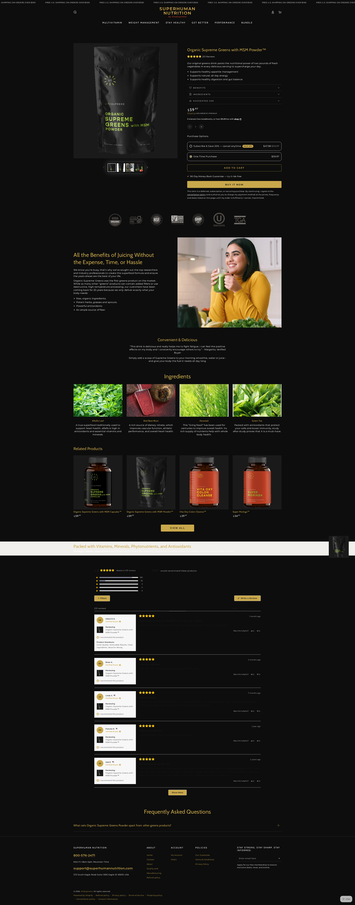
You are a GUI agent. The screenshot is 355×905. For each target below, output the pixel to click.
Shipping (191, 113)
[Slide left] (104, 167)
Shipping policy (154, 895)
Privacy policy (119, 895)
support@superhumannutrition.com (103, 868)
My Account (176, 855)
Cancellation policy (85, 899)
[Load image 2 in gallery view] (121, 167)
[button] (75, 12)
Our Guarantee (202, 855)
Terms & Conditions (204, 859)
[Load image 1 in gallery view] (112, 167)
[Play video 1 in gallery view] (130, 167)
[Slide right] (147, 167)
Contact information (108, 899)
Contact (150, 859)
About (150, 864)
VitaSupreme (87, 891)
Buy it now (234, 184)
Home (150, 855)
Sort (235, 608)
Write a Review (250, 599)
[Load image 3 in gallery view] (139, 167)
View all (177, 528)
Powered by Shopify (83, 895)
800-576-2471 (84, 855)
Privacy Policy (202, 864)
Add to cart (234, 168)
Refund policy (153, 877)
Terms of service (136, 895)
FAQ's (174, 859)
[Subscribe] (280, 858)
